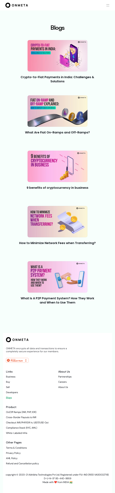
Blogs (9, 397)
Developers (12, 392)
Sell (8, 387)
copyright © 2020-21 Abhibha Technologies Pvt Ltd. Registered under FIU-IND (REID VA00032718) (57, 474)
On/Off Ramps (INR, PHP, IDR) (21, 412)
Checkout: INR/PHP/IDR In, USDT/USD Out (27, 422)
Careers (62, 381)
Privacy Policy (13, 453)
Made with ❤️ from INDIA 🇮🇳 (57, 482)
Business (10, 376)
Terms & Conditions (16, 447)
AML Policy (12, 458)
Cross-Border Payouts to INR (21, 417)
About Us (63, 387)
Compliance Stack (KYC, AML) (21, 427)
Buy (8, 381)
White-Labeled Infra (16, 433)
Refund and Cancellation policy (22, 463)
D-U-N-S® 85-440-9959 (57, 478)
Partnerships (65, 376)
